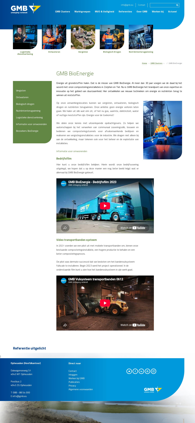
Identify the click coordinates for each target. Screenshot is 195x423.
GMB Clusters (62, 11)
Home (144, 63)
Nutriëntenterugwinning (28, 110)
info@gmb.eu (127, 4)
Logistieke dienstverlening (29, 117)
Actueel (172, 11)
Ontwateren (22, 97)
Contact (141, 4)
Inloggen (73, 374)
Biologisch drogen (25, 104)
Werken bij (158, 11)
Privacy (72, 385)
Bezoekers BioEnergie (27, 131)
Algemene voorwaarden (81, 389)
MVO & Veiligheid (104, 11)
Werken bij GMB (77, 378)
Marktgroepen (82, 11)
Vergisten (21, 90)
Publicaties (74, 382)
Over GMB (141, 11)
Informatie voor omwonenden (71, 151)
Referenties (125, 11)
